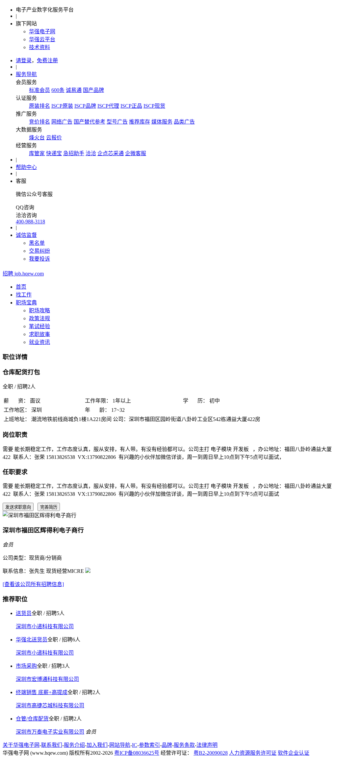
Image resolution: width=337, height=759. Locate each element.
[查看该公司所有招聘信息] (33, 584)
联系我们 (51, 745)
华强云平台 (42, 39)
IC (134, 745)
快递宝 (54, 153)
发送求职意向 (18, 507)
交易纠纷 (39, 251)
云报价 (54, 137)
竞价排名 (39, 122)
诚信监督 (26, 235)
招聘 (23, 273)
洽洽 (91, 153)
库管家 (37, 153)
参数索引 (149, 745)
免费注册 (47, 60)
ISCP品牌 (85, 106)
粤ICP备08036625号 (136, 753)
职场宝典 (26, 302)
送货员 (24, 613)
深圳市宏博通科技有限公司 (47, 679)
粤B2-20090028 (211, 753)
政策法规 (39, 318)
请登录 (24, 60)
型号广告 (117, 122)
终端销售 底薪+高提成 (41, 692)
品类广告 (184, 122)
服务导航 (26, 74)
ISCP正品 (131, 106)
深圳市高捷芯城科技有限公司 (50, 705)
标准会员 (39, 90)
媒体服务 (161, 122)
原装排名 (39, 106)
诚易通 (74, 90)
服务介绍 (74, 745)
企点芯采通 (110, 153)
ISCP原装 (62, 106)
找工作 (24, 294)
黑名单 (37, 243)
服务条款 (184, 745)
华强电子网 (42, 31)
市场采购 (26, 666)
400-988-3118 (30, 221)
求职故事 (39, 334)
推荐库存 (139, 122)
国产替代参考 (89, 122)
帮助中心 (26, 167)
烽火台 (37, 137)
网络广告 (61, 122)
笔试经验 (39, 326)
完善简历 (48, 507)
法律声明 (207, 745)
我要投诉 (39, 259)
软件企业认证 (293, 753)
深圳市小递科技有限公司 (45, 626)
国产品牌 (93, 90)
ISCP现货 (154, 106)
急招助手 (73, 153)
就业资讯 (39, 342)
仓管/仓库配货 (32, 718)
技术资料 (39, 47)
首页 (21, 287)
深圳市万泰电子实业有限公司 (50, 732)
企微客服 (135, 153)
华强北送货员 (31, 639)
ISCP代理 (108, 106)
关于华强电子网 (21, 745)
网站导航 (119, 745)
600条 (58, 90)
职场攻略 (39, 310)
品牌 (167, 745)
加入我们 (97, 745)
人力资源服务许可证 (252, 753)
